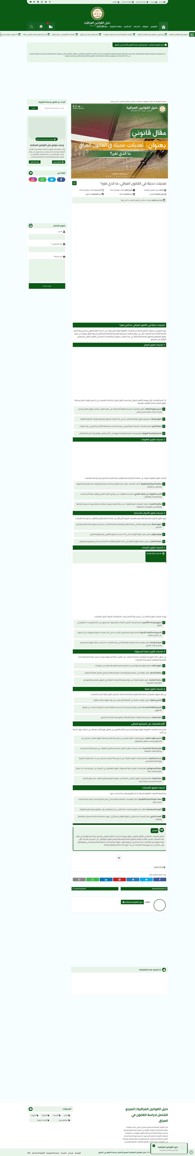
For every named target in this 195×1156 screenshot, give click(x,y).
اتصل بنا (153, 2)
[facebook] (49, 2)
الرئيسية (78, 1152)
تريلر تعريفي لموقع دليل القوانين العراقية (179, 34)
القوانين (154, 26)
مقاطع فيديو (102, 26)
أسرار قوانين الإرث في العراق (118, 34)
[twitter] (45, 2)
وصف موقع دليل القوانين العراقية (47, 145)
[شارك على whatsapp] (92, 879)
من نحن (161, 2)
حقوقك (145, 26)
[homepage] (163, 26)
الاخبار (66, 1115)
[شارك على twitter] (146, 879)
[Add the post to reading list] (74, 183)
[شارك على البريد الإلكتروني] (79, 879)
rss (29, 1152)
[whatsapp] (42, 179)
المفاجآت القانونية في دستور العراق (92, 34)
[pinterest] (38, 2)
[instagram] (42, 2)
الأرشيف (114, 2)
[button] (41, 26)
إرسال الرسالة (47, 286)
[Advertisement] (97, 80)
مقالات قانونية (116, 26)
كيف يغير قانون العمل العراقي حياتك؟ (64, 34)
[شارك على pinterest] (119, 879)
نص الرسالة (58, 256)
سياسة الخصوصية (141, 2)
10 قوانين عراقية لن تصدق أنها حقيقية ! (34, 34)
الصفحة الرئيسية (161, 101)
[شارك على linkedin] (106, 879)
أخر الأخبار (127, 26)
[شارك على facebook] (159, 879)
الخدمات (136, 26)
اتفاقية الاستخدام (126, 2)
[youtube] (30, 2)
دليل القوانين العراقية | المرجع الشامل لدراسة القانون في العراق (147, 1115)
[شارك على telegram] (133, 879)
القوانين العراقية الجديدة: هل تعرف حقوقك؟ (146, 34)
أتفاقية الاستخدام (38, 1152)
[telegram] (34, 2)
